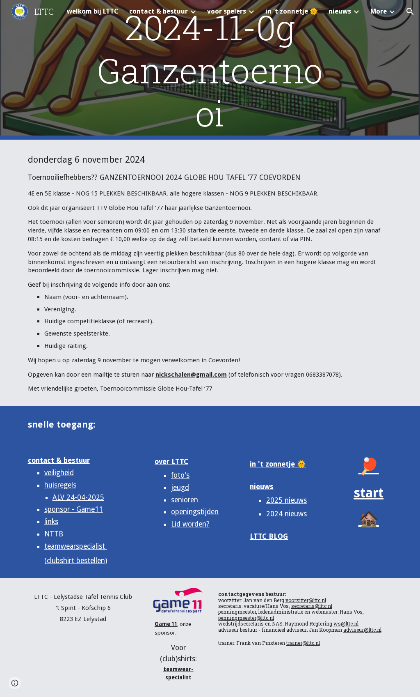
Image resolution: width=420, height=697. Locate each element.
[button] (410, 11)
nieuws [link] (340, 11)
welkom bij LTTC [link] (93, 11)
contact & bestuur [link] (158, 11)
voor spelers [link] (226, 11)
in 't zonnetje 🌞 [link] (291, 11)
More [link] (378, 11)
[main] (210, 70)
